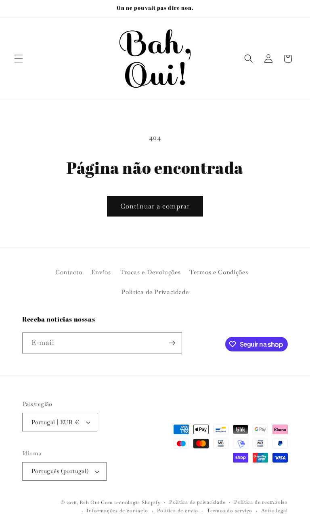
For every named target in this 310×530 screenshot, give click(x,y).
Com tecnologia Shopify (130, 502)
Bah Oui (89, 502)
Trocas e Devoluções (150, 272)
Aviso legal (274, 510)
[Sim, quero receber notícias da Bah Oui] (172, 342)
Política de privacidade (197, 502)
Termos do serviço (229, 510)
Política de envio (177, 510)
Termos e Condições (218, 272)
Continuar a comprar (155, 206)
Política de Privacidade (155, 292)
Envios (101, 272)
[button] (18, 58)
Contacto (68, 272)
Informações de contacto (117, 510)
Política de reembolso (261, 502)
